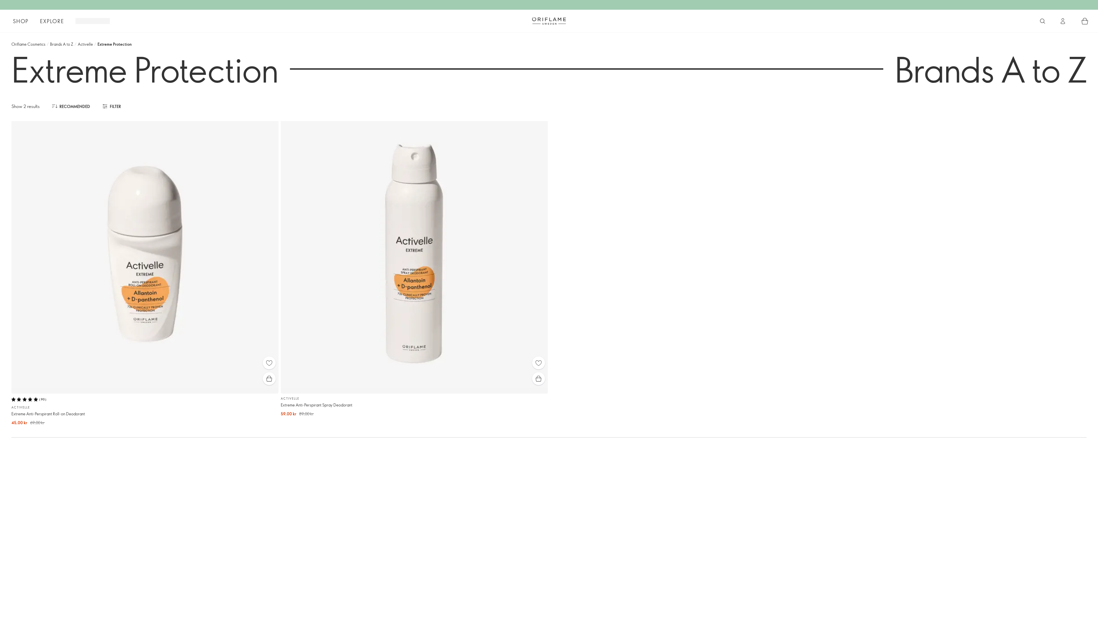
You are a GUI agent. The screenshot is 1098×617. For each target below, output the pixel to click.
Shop (21, 21)
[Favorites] (269, 362)
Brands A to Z (61, 44)
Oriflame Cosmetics (28, 44)
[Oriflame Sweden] (549, 21)
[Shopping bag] (1085, 21)
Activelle (85, 44)
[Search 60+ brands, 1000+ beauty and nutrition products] (1042, 21)
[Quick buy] (269, 378)
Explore (52, 21)
